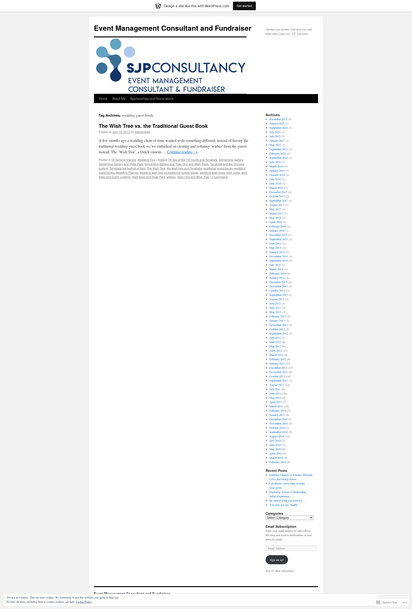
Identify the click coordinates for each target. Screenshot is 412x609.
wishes (171, 177)
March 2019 (276, 166)
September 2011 (278, 380)
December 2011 (278, 367)
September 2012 (278, 333)
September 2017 (278, 200)
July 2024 (275, 132)
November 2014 (278, 256)
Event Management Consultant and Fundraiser (173, 28)
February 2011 (277, 410)
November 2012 (278, 325)
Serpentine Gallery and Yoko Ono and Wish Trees (176, 164)
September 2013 (278, 295)
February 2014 (277, 273)
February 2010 (277, 462)
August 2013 (276, 299)
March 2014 (276, 269)
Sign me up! (277, 560)
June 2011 (275, 393)
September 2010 (278, 432)
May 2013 (275, 312)
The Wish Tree (156, 168)
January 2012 (277, 363)
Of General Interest (124, 160)
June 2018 (275, 183)
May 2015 (275, 248)
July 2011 (275, 389)
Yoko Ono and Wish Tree (193, 177)
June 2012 (275, 342)
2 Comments (219, 177)
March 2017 (276, 213)
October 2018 (277, 175)
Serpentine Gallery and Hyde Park (121, 164)
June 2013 (275, 307)
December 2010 (278, 419)
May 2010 (275, 449)
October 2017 (277, 196)
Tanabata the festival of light (127, 168)
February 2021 (277, 153)
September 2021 (278, 149)
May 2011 (275, 397)
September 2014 (278, 260)
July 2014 (275, 265)
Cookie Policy (84, 602)
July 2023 (275, 136)
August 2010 (276, 436)
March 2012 (276, 355)
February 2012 (277, 359)
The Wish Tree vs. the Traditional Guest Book (153, 125)
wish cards (233, 172)
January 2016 (277, 230)
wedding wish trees (212, 172)
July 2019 (275, 162)
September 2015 (278, 239)
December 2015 (278, 235)
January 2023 (277, 140)
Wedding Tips (146, 160)
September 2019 (278, 158)
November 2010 (278, 423)
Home (103, 98)
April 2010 (275, 453)
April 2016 (275, 222)
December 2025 (278, 119)
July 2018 (275, 179)
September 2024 (278, 128)
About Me (118, 98)
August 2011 (276, 385)
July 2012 (275, 337)
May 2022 (275, 145)
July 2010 (275, 440)
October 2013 (277, 290)
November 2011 (278, 372)
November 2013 (278, 286)
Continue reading (182, 151)
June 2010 (275, 445)
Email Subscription (281, 526)
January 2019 (277, 170)
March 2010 (276, 457)
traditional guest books (218, 168)
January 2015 (277, 252)
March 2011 (276, 406)
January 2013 (277, 320)
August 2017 (276, 205)
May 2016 (275, 218)
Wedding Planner (127, 172)
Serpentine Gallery (231, 160)
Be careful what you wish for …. (288, 500)
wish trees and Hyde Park (148, 177)
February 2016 (277, 226)
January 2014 (277, 278)
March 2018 (276, 188)
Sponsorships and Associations (152, 98)
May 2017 (275, 209)
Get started (244, 6)
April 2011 (275, 402)
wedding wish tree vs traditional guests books (169, 172)
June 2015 (275, 243)
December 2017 (278, 192)
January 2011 (277, 415)
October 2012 (277, 329)
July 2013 (275, 303)
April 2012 (275, 350)
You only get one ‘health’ (283, 505)
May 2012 (275, 346)
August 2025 (276, 123)
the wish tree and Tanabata (184, 168)
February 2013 (277, 316)
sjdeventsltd (142, 132)
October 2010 (277, 427)
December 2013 (278, 282)
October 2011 (277, 376)
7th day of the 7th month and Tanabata (192, 160)
